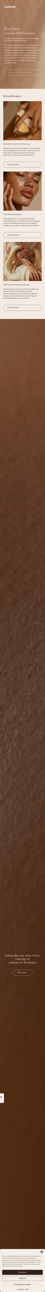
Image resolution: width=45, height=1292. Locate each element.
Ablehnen (22, 1278)
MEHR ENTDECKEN (13, 165)
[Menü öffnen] (39, 6)
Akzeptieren (22, 1272)
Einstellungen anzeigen (22, 1284)
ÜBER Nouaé (22, 973)
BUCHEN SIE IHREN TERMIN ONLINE (20, 72)
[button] (42, 1252)
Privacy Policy (20, 1289)
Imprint (27, 1289)
